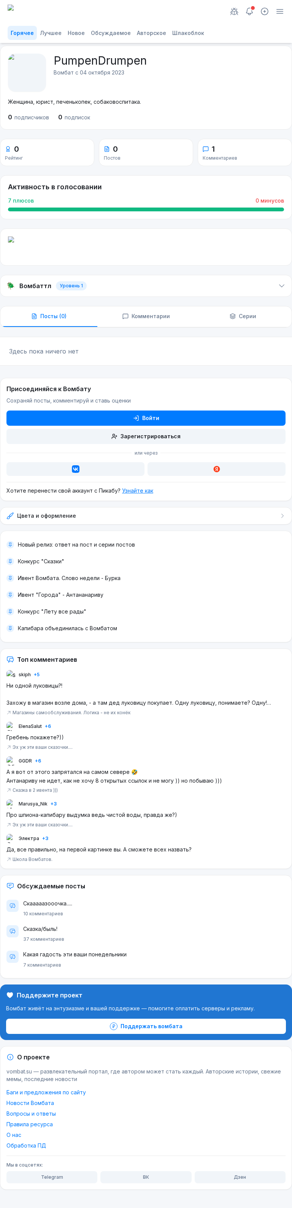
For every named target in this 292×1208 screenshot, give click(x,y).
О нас (13, 1135)
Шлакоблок (188, 33)
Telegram (52, 1177)
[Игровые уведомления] (234, 11)
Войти (150, 418)
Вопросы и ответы (31, 1113)
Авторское (151, 33)
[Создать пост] (264, 11)
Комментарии (151, 316)
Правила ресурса (29, 1124)
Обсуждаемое (111, 33)
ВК (146, 1177)
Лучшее (51, 33)
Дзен (240, 1177)
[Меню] (279, 11)
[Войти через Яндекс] (217, 469)
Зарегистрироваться (151, 436)
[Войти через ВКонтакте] (75, 469)
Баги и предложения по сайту (46, 1092)
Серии (247, 316)
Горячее (22, 33)
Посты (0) (53, 316)
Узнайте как (137, 490)
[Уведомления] (249, 11)
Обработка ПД (26, 1145)
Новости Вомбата (30, 1103)
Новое (76, 33)
